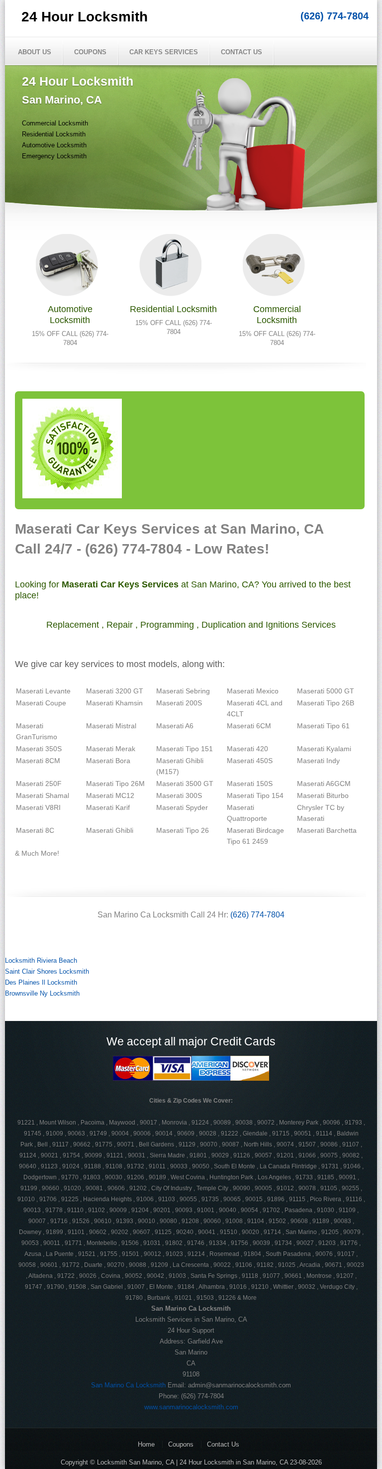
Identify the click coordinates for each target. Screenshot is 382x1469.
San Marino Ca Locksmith (128, 1385)
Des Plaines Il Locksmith (41, 982)
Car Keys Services (163, 52)
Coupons (90, 52)
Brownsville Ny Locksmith (42, 993)
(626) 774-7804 (334, 15)
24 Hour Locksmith (84, 16)
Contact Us (241, 52)
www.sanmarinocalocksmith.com (191, 1407)
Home (146, 1444)
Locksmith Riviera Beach (41, 960)
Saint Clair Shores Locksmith (47, 971)
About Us (34, 52)
